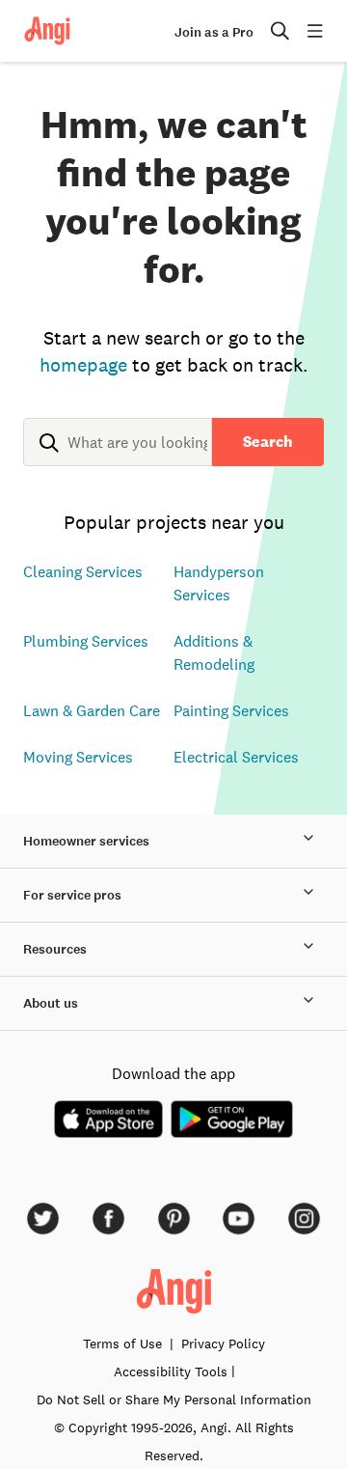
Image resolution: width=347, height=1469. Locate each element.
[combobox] (117, 457)
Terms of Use (122, 1343)
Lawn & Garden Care (91, 710)
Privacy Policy (223, 1343)
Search (268, 441)
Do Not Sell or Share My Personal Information (174, 1399)
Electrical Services (236, 756)
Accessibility (170, 1371)
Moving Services (78, 756)
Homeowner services (86, 841)
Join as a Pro (214, 32)
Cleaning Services (83, 571)
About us (50, 1003)
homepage (83, 364)
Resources (55, 949)
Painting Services (231, 710)
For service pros (72, 895)
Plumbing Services (85, 641)
